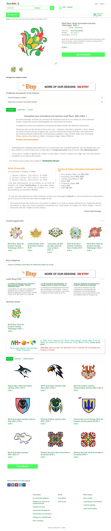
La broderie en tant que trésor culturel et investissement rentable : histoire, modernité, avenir (21, 285)
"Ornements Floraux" (51, 161)
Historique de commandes (93, 501)
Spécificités (21, 110)
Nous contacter (38, 521)
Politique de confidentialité (42, 517)
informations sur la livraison (42, 514)
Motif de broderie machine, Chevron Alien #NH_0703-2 (21, 420)
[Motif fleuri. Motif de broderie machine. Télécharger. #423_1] (56, 63)
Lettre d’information (90, 508)
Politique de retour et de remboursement (41, 502)
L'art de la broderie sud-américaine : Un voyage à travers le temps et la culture (54, 284)
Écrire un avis (79, 27)
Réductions (17, 359)
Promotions (62, 498)
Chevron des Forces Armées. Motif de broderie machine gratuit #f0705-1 (88, 420)
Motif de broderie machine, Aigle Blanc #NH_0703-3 (53, 387)
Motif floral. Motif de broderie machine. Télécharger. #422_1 (95, 246)
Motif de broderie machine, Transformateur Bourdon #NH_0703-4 (88, 387)
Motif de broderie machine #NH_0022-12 (18, 454)
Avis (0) (30, 110)
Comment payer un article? (17, 97)
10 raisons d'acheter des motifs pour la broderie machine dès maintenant (86, 284)
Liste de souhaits (89, 505)
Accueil (8, 19)
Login (63, 7)
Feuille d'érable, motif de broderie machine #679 (36, 246)
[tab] (55, 97)
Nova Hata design (77, 31)
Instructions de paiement (41, 510)
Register (69, 7)
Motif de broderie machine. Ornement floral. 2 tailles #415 (74, 246)
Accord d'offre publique (41, 498)
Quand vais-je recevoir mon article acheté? (22, 102)
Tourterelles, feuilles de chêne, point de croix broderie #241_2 (55, 247)
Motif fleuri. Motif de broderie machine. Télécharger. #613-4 (16, 246)
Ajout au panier (83, 54)
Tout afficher (22, 466)
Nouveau (9, 359)
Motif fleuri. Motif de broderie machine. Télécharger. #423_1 (30, 19)
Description (10, 110)
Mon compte (88, 498)
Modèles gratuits (28, 359)
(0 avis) (71, 27)
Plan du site (62, 501)
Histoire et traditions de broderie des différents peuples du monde (30, 265)
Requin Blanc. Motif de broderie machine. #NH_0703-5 (20, 387)
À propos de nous (39, 507)
